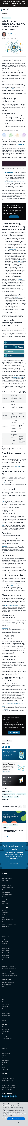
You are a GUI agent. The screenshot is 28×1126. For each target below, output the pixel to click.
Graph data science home (8, 973)
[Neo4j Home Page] (5, 9)
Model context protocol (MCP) (9, 924)
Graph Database (6, 892)
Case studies (5, 912)
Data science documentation (9, 968)
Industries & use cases (7, 919)
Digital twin (5, 799)
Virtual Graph (10, 366)
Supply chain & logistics (8, 794)
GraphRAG (20, 261)
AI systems (4, 910)
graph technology (7, 740)
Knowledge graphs (6, 921)
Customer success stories (8, 982)
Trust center (5, 1069)
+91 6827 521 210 (9, 1089)
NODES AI (4, 1011)
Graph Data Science (7, 894)
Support (4, 1067)
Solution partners (6, 1036)
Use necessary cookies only (16, 1122)
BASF (3, 525)
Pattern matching (6, 926)
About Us (4, 1051)
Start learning (14, 732)
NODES (4, 1008)
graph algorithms (20, 181)
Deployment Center (6, 952)
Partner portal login (6, 1033)
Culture (4, 1058)
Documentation (5, 950)
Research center (6, 1015)
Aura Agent (5, 880)
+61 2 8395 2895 (11, 1087)
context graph (12, 249)
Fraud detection (21, 794)
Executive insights (6, 984)
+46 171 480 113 (10, 1078)
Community (4, 946)
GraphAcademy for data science (9, 975)
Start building (14, 863)
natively (13, 174)
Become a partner (6, 1026)
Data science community (8, 966)
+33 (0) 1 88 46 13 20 (11, 1083)
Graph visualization (7, 796)
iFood (3, 501)
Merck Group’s (5, 628)
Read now (14, 216)
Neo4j (3, 706)
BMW (3, 567)
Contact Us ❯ (6, 1073)
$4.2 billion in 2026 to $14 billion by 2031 (13, 703)
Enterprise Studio (6, 883)
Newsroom (4, 1064)
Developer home (6, 948)
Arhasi (3, 482)
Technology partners (7, 1038)
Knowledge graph (6, 791)
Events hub (4, 1001)
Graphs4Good (5, 1060)
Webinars (4, 1020)
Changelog (4, 943)
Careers (4, 1055)
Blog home (4, 13)
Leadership (4, 1062)
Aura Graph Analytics (7, 878)
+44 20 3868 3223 (8, 1080)
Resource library (6, 1013)
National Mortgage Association (11, 605)
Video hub (4, 1018)
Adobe (3, 669)
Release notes (5, 959)
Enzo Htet (9, 33)
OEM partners (5, 1031)
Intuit (3, 649)
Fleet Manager (5, 889)
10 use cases (17, 466)
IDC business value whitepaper (9, 986)
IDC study (18, 297)
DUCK (11, 585)
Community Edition (6, 885)
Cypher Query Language (7, 887)
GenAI (3, 914)
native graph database (18, 377)
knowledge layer (19, 279)
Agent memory (5, 941)
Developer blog (5, 955)
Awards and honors (6, 1053)
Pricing (4, 901)
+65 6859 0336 (11, 1085)
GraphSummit (5, 1006)
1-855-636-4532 (8, 1076)
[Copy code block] (24, 162)
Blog (3, 999)
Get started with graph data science (10, 971)
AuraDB (6, 709)
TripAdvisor (4, 546)
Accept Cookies (16, 1118)
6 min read (5, 836)
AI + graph (4, 939)
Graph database (6, 17)
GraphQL (4, 896)
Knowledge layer (6, 899)
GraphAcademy (5, 957)
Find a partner (5, 1029)
